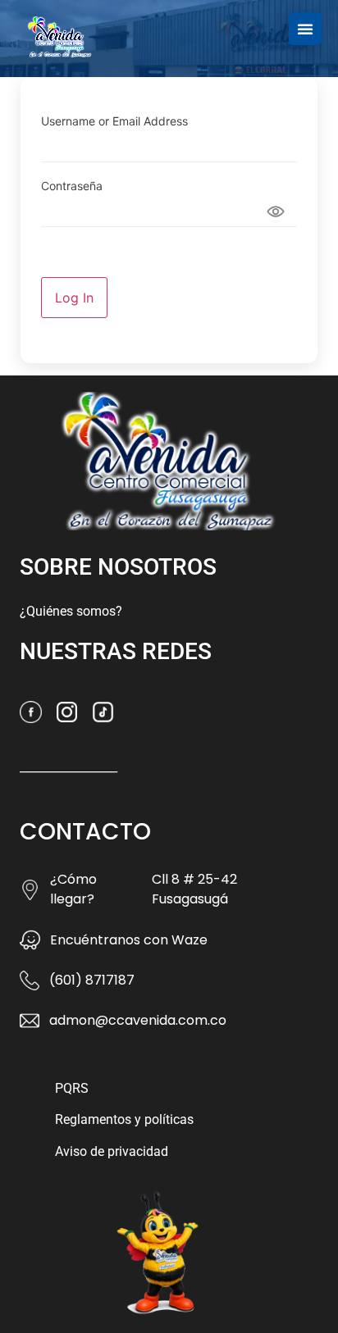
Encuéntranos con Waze (129, 939)
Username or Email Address (114, 121)
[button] (305, 28)
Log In (74, 297)
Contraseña (72, 186)
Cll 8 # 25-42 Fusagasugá (194, 889)
